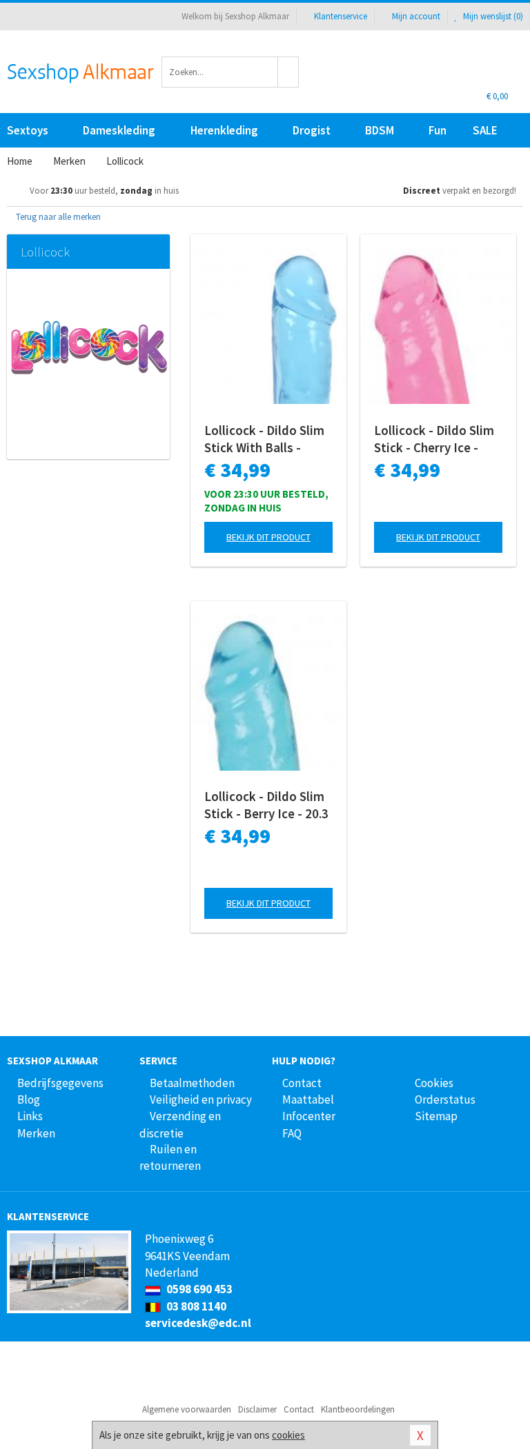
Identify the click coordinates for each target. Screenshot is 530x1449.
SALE (485, 130)
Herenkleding (224, 130)
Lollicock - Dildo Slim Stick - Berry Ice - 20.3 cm (266, 805)
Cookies (434, 1083)
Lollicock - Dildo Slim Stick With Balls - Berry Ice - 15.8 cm (264, 439)
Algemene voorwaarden (186, 1409)
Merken (36, 1133)
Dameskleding (119, 130)
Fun (437, 130)
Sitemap (436, 1116)
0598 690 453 (198, 1289)
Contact (302, 1083)
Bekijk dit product (268, 537)
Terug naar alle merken (57, 217)
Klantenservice (340, 16)
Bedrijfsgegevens (60, 1083)
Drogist (312, 130)
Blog (28, 1099)
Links (30, 1116)
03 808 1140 (195, 1306)
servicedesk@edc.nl (198, 1322)
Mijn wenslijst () (492, 16)
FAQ (292, 1133)
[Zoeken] (288, 72)
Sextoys (27, 130)
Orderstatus (445, 1099)
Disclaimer (257, 1409)
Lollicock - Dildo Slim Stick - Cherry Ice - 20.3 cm (434, 439)
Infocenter (308, 1116)
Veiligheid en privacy (201, 1099)
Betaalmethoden (192, 1083)
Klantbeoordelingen (358, 1409)
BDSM (379, 130)
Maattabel (308, 1099)
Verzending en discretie (180, 1124)
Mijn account (416, 16)
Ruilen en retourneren (170, 1157)
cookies (288, 1434)
